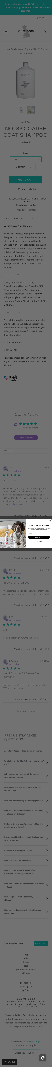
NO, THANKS (39, 541)
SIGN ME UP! (39, 537)
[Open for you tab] (42, 1057)
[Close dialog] (50, 521)
